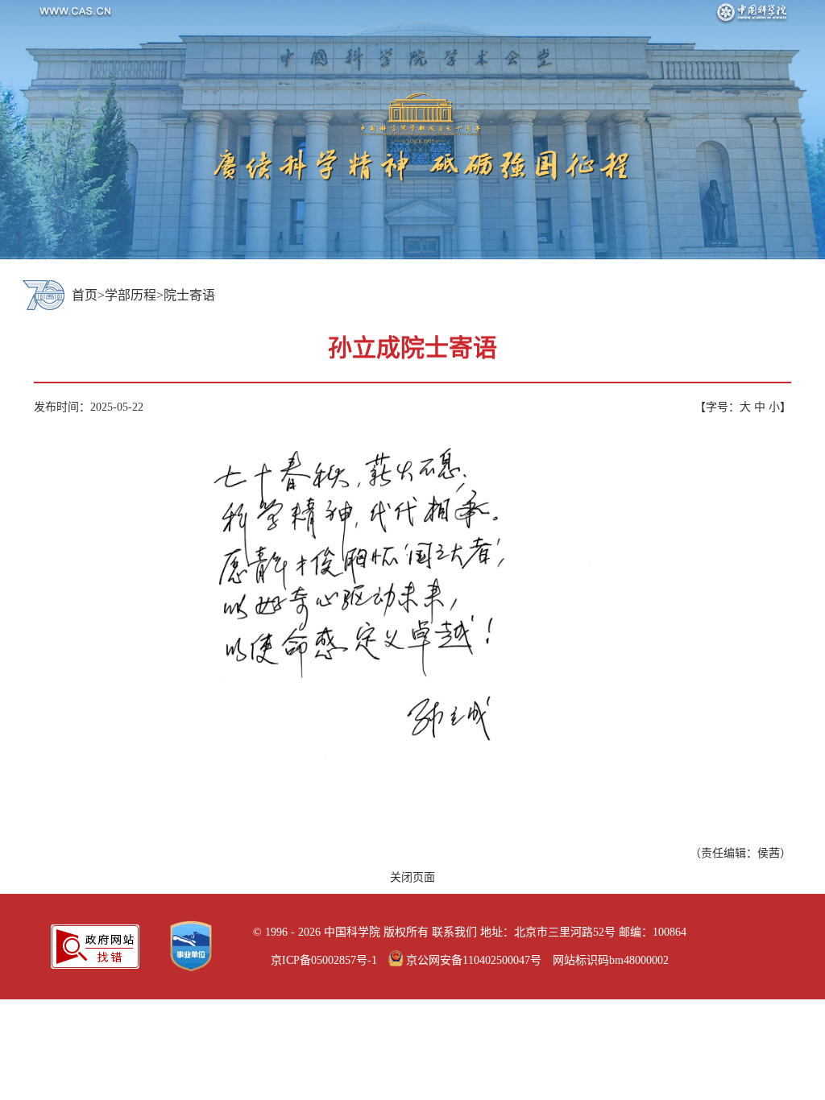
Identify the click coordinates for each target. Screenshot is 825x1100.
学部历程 (130, 295)
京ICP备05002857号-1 (324, 960)
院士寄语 (189, 295)
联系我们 (454, 932)
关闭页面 (412, 877)
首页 (84, 295)
